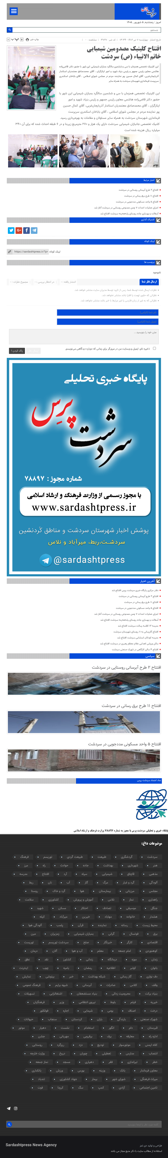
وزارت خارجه (37, 1053)
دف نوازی (152, 976)
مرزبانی (130, 891)
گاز (86, 882)
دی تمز (143, 1146)
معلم (100, 951)
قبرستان (152, 1028)
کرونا (60, 1087)
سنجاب (52, 1019)
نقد (46, 959)
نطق (27, 959)
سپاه (84, 874)
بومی (110, 1011)
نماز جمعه (42, 1062)
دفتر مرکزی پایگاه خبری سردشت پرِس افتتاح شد (135, 590)
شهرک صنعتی (149, 1019)
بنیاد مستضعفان (87, 993)
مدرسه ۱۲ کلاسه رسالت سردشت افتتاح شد (138, 626)
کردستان (77, 1019)
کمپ (101, 1087)
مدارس (130, 1053)
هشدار (154, 917)
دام (131, 1028)
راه (44, 865)
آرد (65, 874)
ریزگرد (60, 1045)
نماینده (102, 925)
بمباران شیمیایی (84, 934)
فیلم (133, 1002)
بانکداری (36, 1070)
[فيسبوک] (26, 230)
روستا (34, 891)
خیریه (154, 1002)
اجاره (66, 1011)
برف (109, 1036)
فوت (40, 1087)
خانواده (130, 917)
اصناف (132, 1011)
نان (50, 882)
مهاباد (108, 917)
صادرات (110, 985)
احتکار (84, 908)
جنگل (154, 908)
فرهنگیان (39, 1002)
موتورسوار (124, 1045)
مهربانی (64, 1036)
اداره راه (153, 1036)
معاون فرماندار (149, 1070)
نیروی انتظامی (87, 1002)
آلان (54, 951)
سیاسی (149, 656)
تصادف (107, 908)
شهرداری (133, 865)
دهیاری (89, 1062)
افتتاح (45, 874)
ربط (31, 882)
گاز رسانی (126, 976)
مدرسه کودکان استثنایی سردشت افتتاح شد (137, 638)
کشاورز (67, 959)
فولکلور (44, 1011)
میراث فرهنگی (149, 1079)
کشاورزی (53, 899)
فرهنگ (24, 857)
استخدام (89, 1028)
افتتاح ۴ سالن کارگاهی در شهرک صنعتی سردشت (135, 650)
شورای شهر (119, 1079)
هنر (155, 865)
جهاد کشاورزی (68, 1079)
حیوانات (28, 1019)
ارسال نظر (33, 351)
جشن (41, 1036)
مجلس (153, 891)
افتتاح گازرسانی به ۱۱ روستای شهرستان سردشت (136, 632)
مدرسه (23, 874)
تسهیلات (29, 993)
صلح (86, 942)
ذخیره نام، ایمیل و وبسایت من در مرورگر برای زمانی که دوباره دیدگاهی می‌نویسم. (107, 349)
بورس (81, 1070)
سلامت (29, 899)
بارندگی (121, 1019)
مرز (26, 865)
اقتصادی (152, 942)
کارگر (130, 942)
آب (68, 882)
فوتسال (133, 934)
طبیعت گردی (75, 857)
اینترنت (23, 968)
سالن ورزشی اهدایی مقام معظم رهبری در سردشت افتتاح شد (129, 644)
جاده (86, 865)
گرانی (111, 934)
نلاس (111, 899)
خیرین (86, 917)
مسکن (62, 908)
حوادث (64, 865)
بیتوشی (50, 976)
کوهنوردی (151, 951)
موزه (134, 959)
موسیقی (131, 908)
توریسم (47, 857)
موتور (21, 1028)
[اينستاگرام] (16, 1109)
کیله (42, 917)
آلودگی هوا (35, 925)
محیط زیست (150, 925)
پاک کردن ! (17, 351)
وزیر (61, 1002)
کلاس (133, 985)
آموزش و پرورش (83, 899)
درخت (154, 1011)
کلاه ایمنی (151, 1045)
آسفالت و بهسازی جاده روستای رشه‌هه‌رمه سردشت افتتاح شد (129, 214)
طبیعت (102, 857)
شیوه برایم (61, 985)
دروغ (62, 1053)
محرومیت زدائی (121, 993)
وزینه (102, 1070)
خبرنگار (107, 942)
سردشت (152, 857)
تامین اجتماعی (149, 1087)
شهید (40, 908)
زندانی (89, 959)
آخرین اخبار (147, 581)
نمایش (26, 976)
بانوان (154, 968)
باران (99, 1019)
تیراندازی (132, 1062)
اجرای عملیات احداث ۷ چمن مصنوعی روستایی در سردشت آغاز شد (126, 208)
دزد (81, 1045)
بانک (122, 1070)
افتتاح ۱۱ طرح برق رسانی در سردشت (141, 196)
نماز (131, 899)
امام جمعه (124, 951)
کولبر (133, 968)
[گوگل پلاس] (19, 230)
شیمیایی (107, 874)
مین (33, 934)
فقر (110, 1062)
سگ (80, 1087)
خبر (71, 976)
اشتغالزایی (55, 993)
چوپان (83, 1053)
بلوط (113, 1002)
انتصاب (153, 1053)
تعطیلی (106, 1053)
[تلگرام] (34, 230)
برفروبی (87, 1036)
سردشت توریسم (59, 942)
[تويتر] (11, 230)
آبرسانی (87, 985)
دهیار (42, 1028)
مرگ (105, 882)
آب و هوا (77, 951)
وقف (155, 985)
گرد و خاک (58, 891)
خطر (155, 1062)
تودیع (100, 1045)
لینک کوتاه (54, 252)
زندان (154, 959)
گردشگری (127, 857)
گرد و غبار (129, 882)
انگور (111, 1028)
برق (155, 934)
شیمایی (88, 1011)
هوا (82, 891)
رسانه (124, 925)
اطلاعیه (111, 968)
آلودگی (153, 882)
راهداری (153, 899)
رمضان (88, 968)
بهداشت (108, 865)
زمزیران (55, 934)
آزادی (122, 1087)
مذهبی (153, 874)
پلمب (59, 925)
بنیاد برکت (151, 993)
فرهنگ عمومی (31, 985)
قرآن (80, 925)
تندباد (41, 1079)
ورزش (59, 1070)
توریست (29, 942)
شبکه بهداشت (96, 976)
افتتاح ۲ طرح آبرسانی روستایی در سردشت (138, 190)
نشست (65, 1028)
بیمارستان (105, 891)
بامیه (66, 968)
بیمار (94, 1079)
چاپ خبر (34, 39)
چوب (46, 968)
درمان (34, 951)
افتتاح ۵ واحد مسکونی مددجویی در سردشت (137, 202)
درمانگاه (112, 959)
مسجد (66, 1062)
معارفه (130, 1036)
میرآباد (63, 917)
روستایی (37, 1045)
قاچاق (130, 874)
